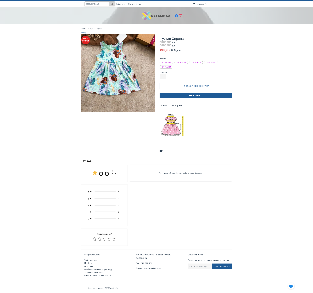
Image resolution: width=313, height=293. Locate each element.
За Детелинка (90, 260)
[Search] (112, 4)
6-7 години (166, 67)
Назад (83, 32)
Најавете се (121, 4)
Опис (164, 105)
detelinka (114, 288)
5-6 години (211, 62)
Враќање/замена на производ (98, 269)
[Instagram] (180, 15)
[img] (165, 42)
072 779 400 (146, 263)
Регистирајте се (134, 4)
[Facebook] (176, 15)
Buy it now (196, 95)
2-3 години (166, 62)
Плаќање (88, 263)
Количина (163, 73)
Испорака (177, 105)
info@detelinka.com (153, 268)
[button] (104, 191)
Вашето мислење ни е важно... (98, 275)
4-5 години (196, 62)
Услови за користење (94, 272)
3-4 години (181, 62)
